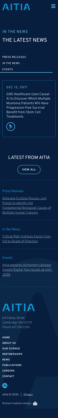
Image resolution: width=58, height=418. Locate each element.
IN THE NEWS (11, 63)
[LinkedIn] (4, 385)
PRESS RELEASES (14, 57)
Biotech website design (16, 403)
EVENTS (7, 69)
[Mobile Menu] (53, 6)
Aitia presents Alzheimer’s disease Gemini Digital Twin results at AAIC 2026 (27, 270)
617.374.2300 (21, 327)
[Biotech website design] (35, 403)
